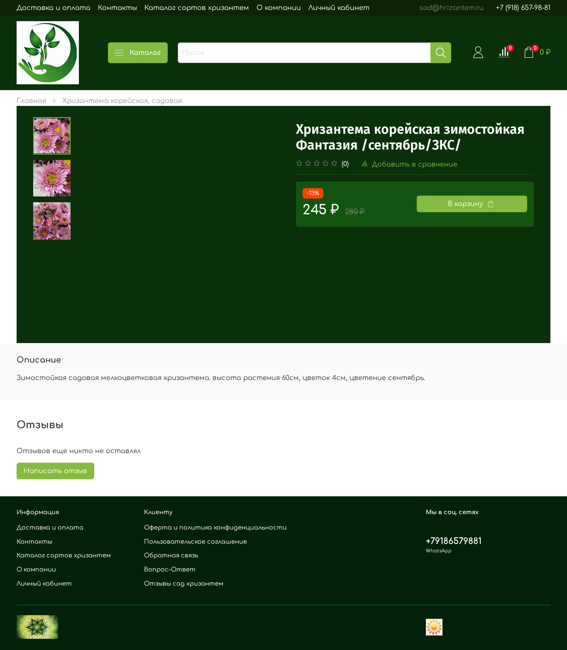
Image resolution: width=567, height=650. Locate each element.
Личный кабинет (338, 8)
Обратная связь (171, 555)
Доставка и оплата (53, 8)
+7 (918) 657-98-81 (523, 8)
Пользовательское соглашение (195, 541)
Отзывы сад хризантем (183, 583)
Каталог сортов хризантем (196, 8)
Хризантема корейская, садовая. (122, 101)
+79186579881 (453, 541)
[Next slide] (267, 221)
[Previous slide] (91, 221)
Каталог (145, 52)
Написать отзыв (55, 471)
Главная (31, 101)
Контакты (117, 8)
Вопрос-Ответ (170, 569)
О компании (279, 8)
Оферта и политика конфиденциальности (215, 527)
